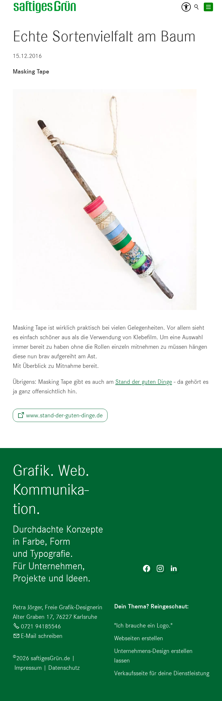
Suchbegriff (196, 7)
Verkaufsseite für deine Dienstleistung (161, 673)
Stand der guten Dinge (143, 381)
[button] (186, 7)
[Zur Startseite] (45, 7)
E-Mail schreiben (41, 635)
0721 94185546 (41, 626)
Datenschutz (64, 667)
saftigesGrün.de (50, 658)
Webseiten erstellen (138, 638)
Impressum (28, 667)
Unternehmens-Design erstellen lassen (153, 655)
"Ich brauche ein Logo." (143, 625)
